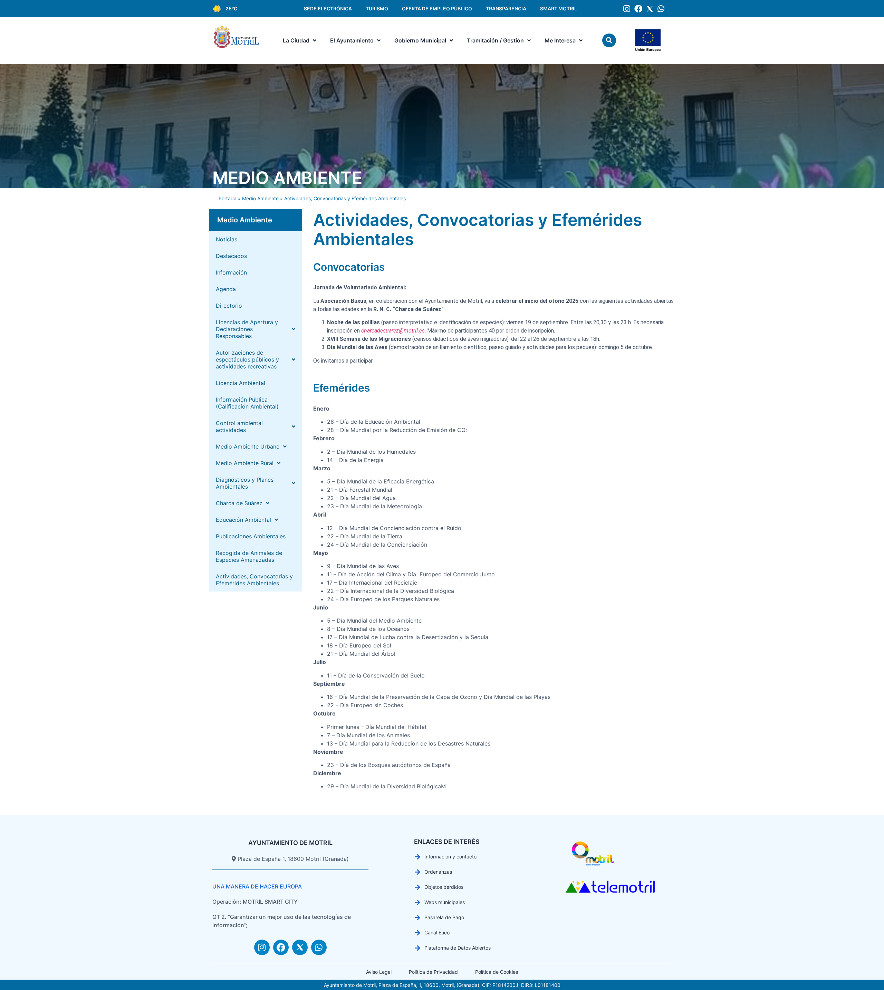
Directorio (229, 305)
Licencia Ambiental (240, 382)
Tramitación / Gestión (495, 40)
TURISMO (377, 8)
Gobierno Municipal (420, 40)
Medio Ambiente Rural (244, 463)
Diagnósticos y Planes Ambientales (244, 483)
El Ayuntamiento (352, 40)
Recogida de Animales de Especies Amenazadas (249, 556)
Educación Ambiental (243, 519)
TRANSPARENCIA (506, 8)
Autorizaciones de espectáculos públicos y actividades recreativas (247, 359)
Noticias (226, 239)
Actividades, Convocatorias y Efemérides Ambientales (254, 580)
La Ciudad (296, 40)
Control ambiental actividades (239, 426)
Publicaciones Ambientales (251, 536)
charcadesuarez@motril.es (393, 330)
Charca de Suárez (239, 503)
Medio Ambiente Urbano (248, 446)
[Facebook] (638, 9)
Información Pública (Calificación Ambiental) (247, 403)
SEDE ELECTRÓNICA (328, 8)
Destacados (231, 255)
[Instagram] (627, 9)
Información (231, 272)
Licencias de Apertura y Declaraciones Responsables (247, 329)
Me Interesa (560, 40)
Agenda (226, 289)
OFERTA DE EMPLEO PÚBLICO (437, 8)
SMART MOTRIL (558, 8)
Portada (228, 198)
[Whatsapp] (661, 9)
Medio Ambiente (287, 177)
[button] (609, 40)
